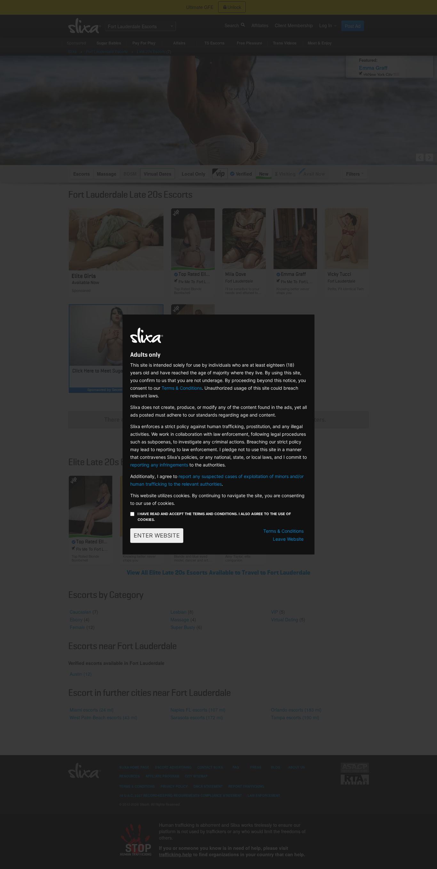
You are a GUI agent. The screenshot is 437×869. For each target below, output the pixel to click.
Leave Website (288, 539)
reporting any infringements (159, 464)
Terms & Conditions (182, 388)
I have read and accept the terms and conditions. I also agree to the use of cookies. (214, 517)
